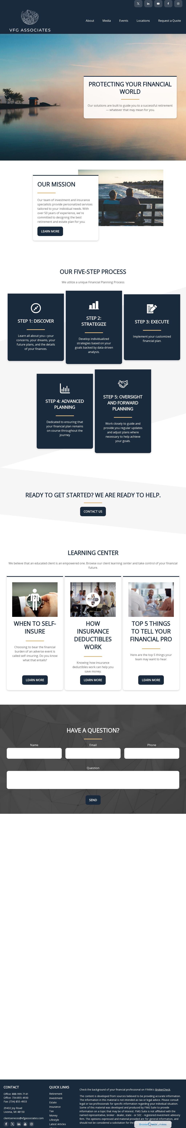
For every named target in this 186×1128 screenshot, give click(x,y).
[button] (90, 20)
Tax (51, 1111)
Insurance (55, 1106)
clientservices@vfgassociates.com (24, 1118)
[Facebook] (168, 3)
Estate (53, 1102)
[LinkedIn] (148, 3)
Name (34, 745)
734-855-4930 (20, 1097)
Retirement (55, 1093)
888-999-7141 (20, 1094)
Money (53, 1115)
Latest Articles (57, 1124)
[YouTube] (158, 3)
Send (93, 800)
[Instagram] (31, 1124)
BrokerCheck (162, 1089)
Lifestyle (54, 1119)
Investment (55, 1098)
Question (93, 768)
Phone (151, 745)
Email (93, 745)
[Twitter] (138, 3)
